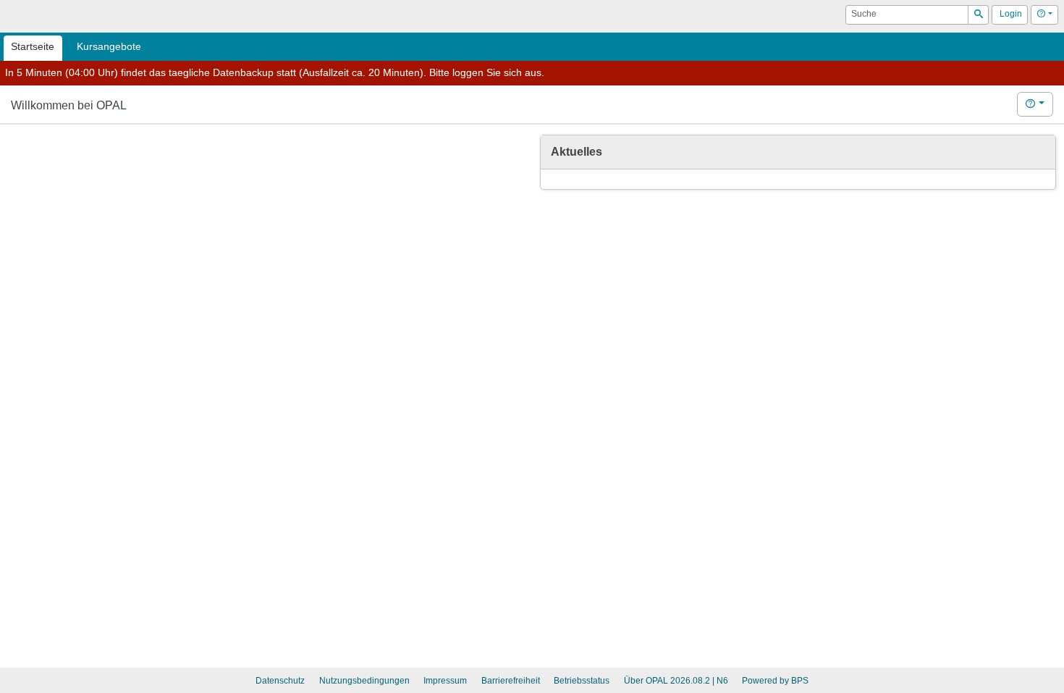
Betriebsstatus (581, 681)
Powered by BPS (775, 681)
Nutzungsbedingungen (364, 681)
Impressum (445, 681)
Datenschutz (280, 681)
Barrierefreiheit (510, 681)
